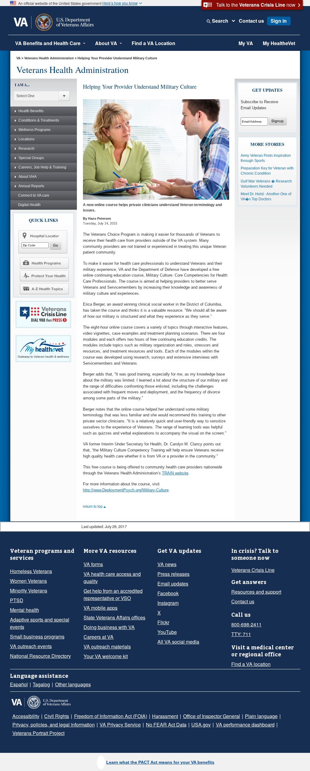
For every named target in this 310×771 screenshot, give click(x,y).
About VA (106, 43)
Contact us (251, 21)
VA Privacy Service (120, 724)
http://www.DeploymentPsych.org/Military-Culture (126, 490)
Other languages (73, 684)
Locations (26, 139)
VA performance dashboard (245, 724)
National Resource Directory (40, 655)
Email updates (172, 583)
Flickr (163, 622)
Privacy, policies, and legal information (53, 724)
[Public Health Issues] (44, 276)
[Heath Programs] (44, 263)
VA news (166, 564)
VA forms (93, 564)
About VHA (27, 177)
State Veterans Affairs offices (114, 617)
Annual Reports (31, 186)
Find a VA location (251, 664)
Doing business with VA (109, 627)
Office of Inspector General (211, 716)
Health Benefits (31, 111)
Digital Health (29, 205)
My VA (246, 43)
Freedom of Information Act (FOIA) (110, 716)
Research (26, 148)
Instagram (168, 602)
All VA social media (178, 641)
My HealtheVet (279, 43)
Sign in (279, 20)
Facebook (168, 593)
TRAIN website (175, 473)
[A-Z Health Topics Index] (44, 289)
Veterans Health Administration (49, 58)
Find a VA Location (153, 43)
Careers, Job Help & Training (42, 167)
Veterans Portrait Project (38, 733)
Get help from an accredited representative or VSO (113, 594)
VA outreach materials (107, 646)
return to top (93, 506)
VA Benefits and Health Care (48, 43)
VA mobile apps (100, 607)
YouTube (167, 631)
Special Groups (31, 158)
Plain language (261, 716)
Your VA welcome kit (106, 656)
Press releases (173, 573)
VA (18, 58)
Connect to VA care (33, 195)
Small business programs (37, 636)
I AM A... (22, 84)
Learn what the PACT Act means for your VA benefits (160, 762)
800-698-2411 (246, 624)
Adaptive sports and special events (39, 623)
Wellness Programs (34, 130)
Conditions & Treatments (38, 120)
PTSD (16, 600)
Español (19, 684)
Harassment (165, 716)
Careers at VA (99, 636)
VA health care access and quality (112, 577)
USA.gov (201, 724)
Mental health (24, 609)
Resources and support (256, 591)
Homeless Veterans (31, 571)
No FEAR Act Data (166, 724)
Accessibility (25, 716)
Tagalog (41, 684)
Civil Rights (56, 716)
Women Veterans (28, 580)
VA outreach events (31, 646)
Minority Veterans (28, 590)
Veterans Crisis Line (253, 569)
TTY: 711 (241, 634)
